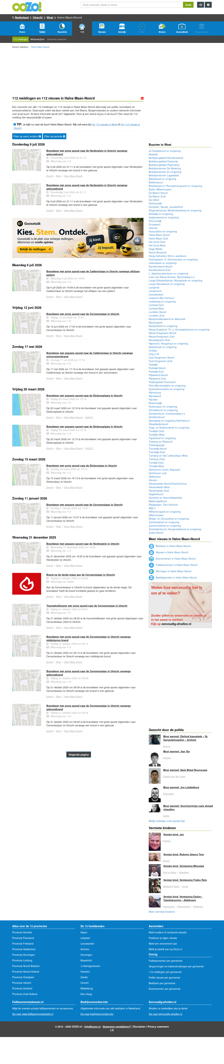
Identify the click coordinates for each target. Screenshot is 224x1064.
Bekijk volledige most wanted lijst (167, 821)
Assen (83, 932)
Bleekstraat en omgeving (162, 179)
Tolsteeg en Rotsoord (161, 441)
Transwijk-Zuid (157, 452)
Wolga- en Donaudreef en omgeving (169, 518)
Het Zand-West (157, 245)
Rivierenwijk (155, 403)
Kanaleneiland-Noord (160, 266)
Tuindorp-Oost (157, 459)
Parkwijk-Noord (157, 368)
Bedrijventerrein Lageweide (164, 175)
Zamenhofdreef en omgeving (165, 525)
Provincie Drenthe (22, 932)
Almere (166, 860)
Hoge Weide (155, 249)
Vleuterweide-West (159, 487)
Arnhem (166, 746)
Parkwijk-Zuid (156, 371)
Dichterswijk (155, 203)
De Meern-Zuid (157, 196)
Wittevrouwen (156, 515)
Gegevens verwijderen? (117, 1026)
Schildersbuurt (157, 417)
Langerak (154, 287)
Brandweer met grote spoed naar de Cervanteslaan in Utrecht (82, 314)
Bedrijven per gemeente (162, 983)
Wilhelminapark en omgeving (165, 511)
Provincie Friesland (22, 943)
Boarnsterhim (184, 906)
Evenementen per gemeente (164, 988)
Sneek (185, 886)
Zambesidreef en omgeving (164, 522)
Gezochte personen (56, 39)
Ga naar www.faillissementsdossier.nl (32, 1014)
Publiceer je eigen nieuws (163, 938)
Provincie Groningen (23, 954)
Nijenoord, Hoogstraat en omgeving (168, 343)
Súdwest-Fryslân (171, 886)
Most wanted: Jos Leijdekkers (181, 787)
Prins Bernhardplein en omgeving (167, 385)
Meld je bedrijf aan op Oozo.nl (165, 949)
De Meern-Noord (158, 193)
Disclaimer (139, 1026)
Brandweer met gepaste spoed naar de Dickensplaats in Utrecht (84, 395)
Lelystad (85, 938)
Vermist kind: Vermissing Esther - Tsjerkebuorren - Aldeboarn (183, 898)
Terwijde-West (156, 434)
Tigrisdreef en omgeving (162, 438)
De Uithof (154, 200)
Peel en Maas (169, 872)
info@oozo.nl (92, 1026)
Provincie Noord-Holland (25, 971)
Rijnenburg (155, 392)
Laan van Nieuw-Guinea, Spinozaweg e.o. (172, 277)
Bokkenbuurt (156, 182)
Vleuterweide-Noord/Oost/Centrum (168, 483)
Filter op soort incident (26, 136)
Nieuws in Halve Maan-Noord (171, 552)
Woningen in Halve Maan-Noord (173, 571)
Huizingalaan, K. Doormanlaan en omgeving (173, 259)
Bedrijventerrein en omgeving (165, 172)
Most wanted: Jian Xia (176, 751)
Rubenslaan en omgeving (163, 406)
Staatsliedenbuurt (158, 424)
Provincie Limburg (22, 960)
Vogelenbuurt (156, 494)
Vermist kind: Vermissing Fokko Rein (185, 880)
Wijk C (152, 508)
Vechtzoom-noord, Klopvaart (164, 469)
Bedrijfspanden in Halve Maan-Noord (176, 577)
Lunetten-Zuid (156, 315)
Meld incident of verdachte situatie (168, 932)
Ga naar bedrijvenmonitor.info (96, 1014)
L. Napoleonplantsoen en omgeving (168, 273)
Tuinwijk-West (156, 466)
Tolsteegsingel (157, 445)
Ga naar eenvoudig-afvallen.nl (165, 1014)
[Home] (27, 6)
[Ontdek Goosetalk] (78, 238)
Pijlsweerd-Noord (158, 375)
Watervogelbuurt (158, 501)
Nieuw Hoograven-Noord (162, 333)
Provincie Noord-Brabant (26, 966)
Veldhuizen (155, 476)
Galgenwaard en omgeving (164, 217)
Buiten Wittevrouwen (160, 189)
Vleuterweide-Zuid (159, 490)
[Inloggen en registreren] (200, 5)
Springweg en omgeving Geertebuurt (169, 420)
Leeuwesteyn (156, 294)
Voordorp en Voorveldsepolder (165, 497)
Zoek (188, 4)
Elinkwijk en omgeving (161, 214)
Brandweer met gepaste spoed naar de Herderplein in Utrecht (82, 543)
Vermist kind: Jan (173, 834)
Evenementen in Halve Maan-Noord (175, 558)
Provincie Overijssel (23, 977)
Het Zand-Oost (157, 242)
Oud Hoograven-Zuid (160, 361)
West (50, 17)
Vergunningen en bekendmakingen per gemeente (176, 966)
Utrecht (38, 17)
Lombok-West (156, 308)
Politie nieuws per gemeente (164, 977)
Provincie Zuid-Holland (24, 994)
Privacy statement (158, 1026)
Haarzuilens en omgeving (163, 231)
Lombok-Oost (156, 305)
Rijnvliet (153, 399)
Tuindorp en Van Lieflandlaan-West (168, 455)
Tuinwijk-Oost (156, 462)
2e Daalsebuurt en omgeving (165, 151)
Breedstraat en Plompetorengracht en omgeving (175, 186)
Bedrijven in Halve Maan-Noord (172, 546)
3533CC (89, 417)
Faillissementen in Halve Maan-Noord (176, 565)
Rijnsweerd (155, 396)
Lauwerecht (155, 291)
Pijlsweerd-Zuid (157, 378)
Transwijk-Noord (158, 448)
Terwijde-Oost (156, 431)
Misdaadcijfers (37, 39)
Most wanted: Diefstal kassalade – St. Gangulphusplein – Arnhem (185, 738)
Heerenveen (169, 906)
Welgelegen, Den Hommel (163, 504)
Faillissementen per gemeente (165, 960)
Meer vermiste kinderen (162, 911)
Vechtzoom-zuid (157, 473)
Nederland (22, 17)
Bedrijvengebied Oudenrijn (163, 161)
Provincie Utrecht (21, 982)
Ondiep (153, 350)
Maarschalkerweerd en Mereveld (167, 319)
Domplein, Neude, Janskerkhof (166, 207)
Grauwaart (154, 224)
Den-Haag (86, 994)
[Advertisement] (78, 785)
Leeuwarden (87, 943)
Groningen (86, 954)
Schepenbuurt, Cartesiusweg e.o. (167, 413)
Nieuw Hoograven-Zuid (161, 336)
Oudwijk (153, 364)
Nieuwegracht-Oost (159, 340)
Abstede (153, 154)
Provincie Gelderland (23, 949)
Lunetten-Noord (157, 312)
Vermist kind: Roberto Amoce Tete (183, 854)
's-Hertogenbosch (90, 966)
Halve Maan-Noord (40, 47)
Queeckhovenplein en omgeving (166, 389)
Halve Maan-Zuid (158, 238)
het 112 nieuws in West (104, 124)
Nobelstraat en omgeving (163, 347)
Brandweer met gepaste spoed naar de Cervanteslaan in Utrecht (84, 504)
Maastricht (86, 960)
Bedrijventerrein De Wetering (165, 168)
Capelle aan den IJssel (174, 776)
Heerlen (167, 840)
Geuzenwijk (155, 221)
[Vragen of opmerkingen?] (208, 5)
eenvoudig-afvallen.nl (176, 624)
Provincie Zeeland (22, 988)
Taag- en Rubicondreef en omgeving (169, 427)
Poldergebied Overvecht (162, 382)
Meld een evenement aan (163, 943)
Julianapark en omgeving (163, 263)
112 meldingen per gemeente (165, 972)
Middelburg (86, 988)
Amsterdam (168, 793)
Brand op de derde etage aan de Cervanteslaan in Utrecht (80, 574)
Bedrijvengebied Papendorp (164, 165)
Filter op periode (53, 136)
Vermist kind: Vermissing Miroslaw (183, 866)
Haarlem (167, 757)
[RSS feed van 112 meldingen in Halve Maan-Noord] (142, 98)
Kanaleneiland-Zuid (159, 270)
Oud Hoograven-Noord (161, 357)
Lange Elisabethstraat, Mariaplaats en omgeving (175, 280)
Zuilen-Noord (156, 532)
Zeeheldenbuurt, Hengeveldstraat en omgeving (175, 529)
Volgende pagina (79, 754)
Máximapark (155, 322)
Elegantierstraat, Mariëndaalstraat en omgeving (175, 210)
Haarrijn (153, 228)
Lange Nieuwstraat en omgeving (167, 284)
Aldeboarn (198, 906)
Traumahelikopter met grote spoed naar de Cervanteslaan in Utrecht (86, 605)
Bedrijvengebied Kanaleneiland (166, 158)
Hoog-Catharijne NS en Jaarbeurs (167, 256)
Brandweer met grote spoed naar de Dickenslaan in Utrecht (81, 465)
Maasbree (184, 872)
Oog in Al (154, 354)
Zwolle (166, 815)
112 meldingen (20, 39)
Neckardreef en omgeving (163, 326)
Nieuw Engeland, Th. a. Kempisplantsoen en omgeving (179, 329)
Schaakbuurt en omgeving (163, 410)
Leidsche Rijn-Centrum (161, 298)
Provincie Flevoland (23, 938)
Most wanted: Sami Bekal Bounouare (185, 770)
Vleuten (153, 480)
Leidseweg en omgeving (162, 301)
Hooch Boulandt (157, 252)
